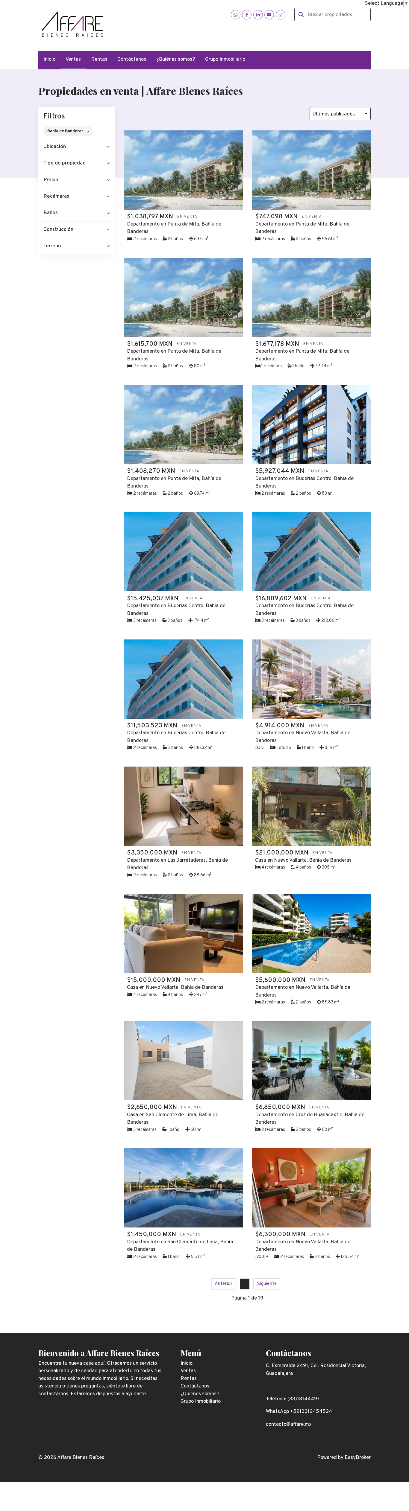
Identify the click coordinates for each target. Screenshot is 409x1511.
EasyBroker (358, 1457)
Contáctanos (131, 59)
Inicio (49, 59)
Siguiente (267, 1284)
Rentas (99, 59)
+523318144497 (158, 26)
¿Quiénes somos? (175, 59)
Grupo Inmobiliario (225, 59)
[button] (76, 147)
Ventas (73, 59)
